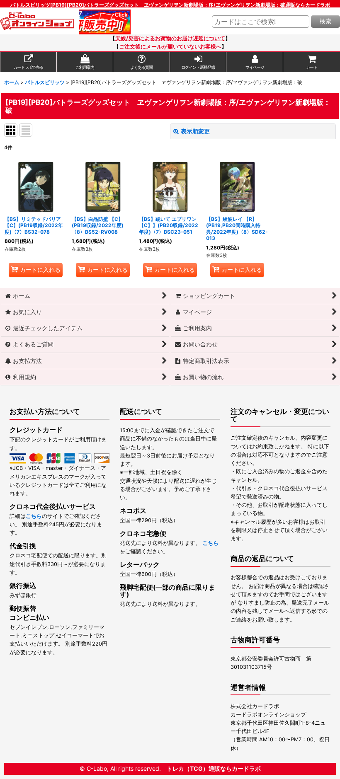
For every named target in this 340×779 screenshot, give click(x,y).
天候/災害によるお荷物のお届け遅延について (170, 38)
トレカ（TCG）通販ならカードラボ (214, 768)
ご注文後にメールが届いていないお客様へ (170, 47)
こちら (34, 516)
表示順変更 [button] (195, 131)
